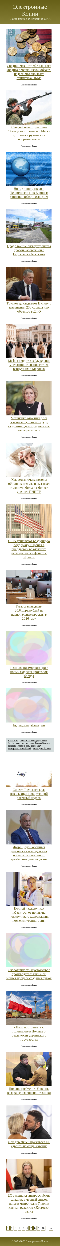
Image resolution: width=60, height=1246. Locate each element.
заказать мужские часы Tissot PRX (24, 746)
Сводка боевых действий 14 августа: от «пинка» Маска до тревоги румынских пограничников (29, 133)
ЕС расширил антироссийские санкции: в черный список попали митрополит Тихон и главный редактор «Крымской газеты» (29, 1204)
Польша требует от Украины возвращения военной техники (29, 1091)
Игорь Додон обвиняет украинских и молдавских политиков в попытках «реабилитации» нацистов (29, 853)
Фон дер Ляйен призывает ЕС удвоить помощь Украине (29, 1144)
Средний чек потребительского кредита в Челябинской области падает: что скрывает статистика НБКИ (29, 72)
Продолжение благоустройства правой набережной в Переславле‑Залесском (29, 250)
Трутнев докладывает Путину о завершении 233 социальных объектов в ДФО (29, 307)
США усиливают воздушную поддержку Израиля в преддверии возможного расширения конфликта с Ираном (29, 549)
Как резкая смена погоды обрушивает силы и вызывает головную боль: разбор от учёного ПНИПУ (29, 486)
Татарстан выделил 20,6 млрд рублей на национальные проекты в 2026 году (29, 612)
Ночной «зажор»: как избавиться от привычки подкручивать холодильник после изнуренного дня (29, 914)
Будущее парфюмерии (29, 725)
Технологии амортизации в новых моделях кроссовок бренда (29, 672)
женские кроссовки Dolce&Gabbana (33, 743)
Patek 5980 (13, 740)
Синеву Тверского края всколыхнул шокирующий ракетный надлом (29, 794)
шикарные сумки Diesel (19, 748)
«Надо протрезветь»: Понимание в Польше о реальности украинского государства (29, 1033)
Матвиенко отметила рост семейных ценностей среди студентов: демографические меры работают (29, 424)
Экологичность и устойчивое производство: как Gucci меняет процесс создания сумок (29, 974)
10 (43, 1228)
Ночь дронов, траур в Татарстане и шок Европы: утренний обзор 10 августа (29, 193)
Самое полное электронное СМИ (30, 18)
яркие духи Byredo (42, 748)
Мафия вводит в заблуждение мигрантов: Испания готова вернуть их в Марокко (29, 365)
